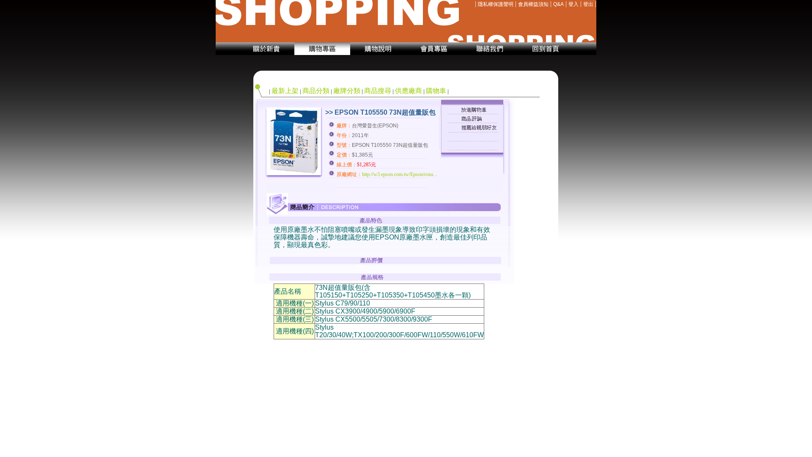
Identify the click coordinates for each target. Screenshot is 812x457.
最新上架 (285, 90)
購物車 (436, 90)
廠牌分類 (346, 90)
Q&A (558, 4)
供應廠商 (408, 90)
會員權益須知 (533, 4)
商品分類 (315, 90)
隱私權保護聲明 (495, 4)
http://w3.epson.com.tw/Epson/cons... (399, 174)
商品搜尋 (377, 90)
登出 (588, 4)
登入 (573, 4)
